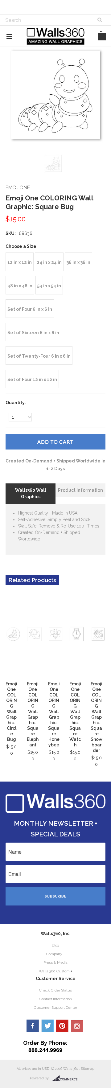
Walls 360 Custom (54, 971)
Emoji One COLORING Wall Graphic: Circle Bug (11, 711)
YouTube (77, 1026)
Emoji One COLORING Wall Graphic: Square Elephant (33, 714)
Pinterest (62, 1026)
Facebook (33, 1026)
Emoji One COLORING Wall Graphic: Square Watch (75, 714)
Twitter (47, 1026)
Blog (55, 945)
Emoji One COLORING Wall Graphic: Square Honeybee (54, 714)
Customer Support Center (55, 1007)
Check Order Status (55, 990)
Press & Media (55, 962)
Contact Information (55, 999)
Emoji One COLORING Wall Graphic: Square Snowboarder (96, 717)
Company (54, 954)
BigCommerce (66, 1078)
